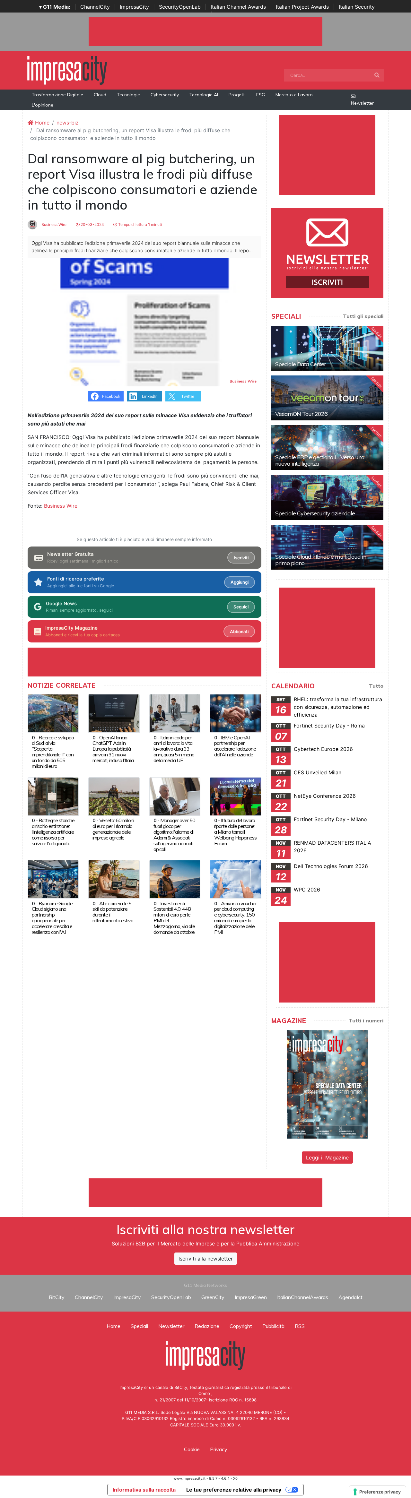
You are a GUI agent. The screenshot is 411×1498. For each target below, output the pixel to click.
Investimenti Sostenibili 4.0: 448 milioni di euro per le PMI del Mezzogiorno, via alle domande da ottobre (174, 917)
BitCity (57, 1297)
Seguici (241, 606)
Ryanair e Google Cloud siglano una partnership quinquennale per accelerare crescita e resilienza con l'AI (52, 917)
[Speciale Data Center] (327, 348)
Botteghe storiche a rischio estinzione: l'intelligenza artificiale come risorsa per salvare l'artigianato (53, 832)
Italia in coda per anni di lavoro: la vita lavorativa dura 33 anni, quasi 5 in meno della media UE (173, 749)
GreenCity (212, 1297)
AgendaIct (350, 1297)
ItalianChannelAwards (302, 1297)
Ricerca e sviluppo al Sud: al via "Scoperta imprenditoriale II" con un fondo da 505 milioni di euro (53, 752)
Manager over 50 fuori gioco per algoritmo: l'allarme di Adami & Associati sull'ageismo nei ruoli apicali (174, 834)
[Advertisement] (205, 1192)
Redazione (207, 1326)
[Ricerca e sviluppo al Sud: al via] (53, 713)
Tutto (376, 686)
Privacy (218, 1449)
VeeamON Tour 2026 (301, 414)
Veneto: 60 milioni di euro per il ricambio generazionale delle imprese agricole (113, 829)
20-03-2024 (92, 224)
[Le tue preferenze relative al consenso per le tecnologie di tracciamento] (377, 1492)
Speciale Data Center (300, 364)
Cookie (192, 1449)
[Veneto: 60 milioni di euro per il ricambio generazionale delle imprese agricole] (114, 796)
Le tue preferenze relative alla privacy (233, 1489)
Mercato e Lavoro (294, 95)
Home (41, 122)
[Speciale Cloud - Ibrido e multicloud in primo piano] (327, 547)
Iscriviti (241, 557)
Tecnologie (128, 95)
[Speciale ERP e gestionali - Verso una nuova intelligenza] (327, 447)
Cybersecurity (165, 95)
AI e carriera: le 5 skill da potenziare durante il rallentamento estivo (112, 912)
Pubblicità (273, 1326)
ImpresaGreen (251, 1297)
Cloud (100, 95)
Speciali (139, 1326)
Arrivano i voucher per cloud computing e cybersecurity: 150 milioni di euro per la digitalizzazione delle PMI (235, 917)
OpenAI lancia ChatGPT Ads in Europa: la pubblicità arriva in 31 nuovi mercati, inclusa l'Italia (113, 749)
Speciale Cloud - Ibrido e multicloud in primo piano (320, 560)
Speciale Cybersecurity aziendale (315, 513)
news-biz (68, 122)
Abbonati (239, 631)
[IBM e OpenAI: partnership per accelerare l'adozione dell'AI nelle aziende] (235, 713)
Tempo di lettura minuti (139, 224)
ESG (260, 95)
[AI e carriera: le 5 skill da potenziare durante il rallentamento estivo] (114, 878)
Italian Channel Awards (238, 7)
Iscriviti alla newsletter (206, 1258)
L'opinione (42, 105)
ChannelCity (95, 7)
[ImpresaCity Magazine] (327, 1084)
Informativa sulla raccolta (144, 1489)
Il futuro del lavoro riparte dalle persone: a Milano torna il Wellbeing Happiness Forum (235, 832)
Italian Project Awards (302, 7)
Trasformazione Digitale (57, 95)
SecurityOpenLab (180, 7)
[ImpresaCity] (67, 69)
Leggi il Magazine (327, 1157)
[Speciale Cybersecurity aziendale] (327, 497)
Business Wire (53, 224)
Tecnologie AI (203, 95)
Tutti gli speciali (363, 316)
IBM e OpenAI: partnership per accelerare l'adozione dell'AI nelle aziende (235, 746)
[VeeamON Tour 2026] (327, 397)
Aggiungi (240, 582)
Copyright (241, 1326)
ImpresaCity (134, 7)
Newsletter (362, 103)
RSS (300, 1326)
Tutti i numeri (366, 1020)
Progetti (237, 95)
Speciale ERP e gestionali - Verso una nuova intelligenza (319, 460)
